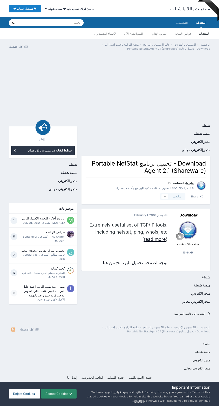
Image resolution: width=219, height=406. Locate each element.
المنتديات (200, 22)
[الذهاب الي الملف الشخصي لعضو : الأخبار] (70, 288)
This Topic (30, 22)
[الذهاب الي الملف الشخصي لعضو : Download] (201, 185)
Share (195, 196)
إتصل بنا (72, 377)
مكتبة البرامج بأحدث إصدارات (132, 188)
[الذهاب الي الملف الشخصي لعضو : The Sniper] (70, 234)
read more (155, 239)
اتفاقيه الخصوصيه (92, 377)
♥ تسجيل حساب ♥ (25, 8)
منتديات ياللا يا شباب (190, 8)
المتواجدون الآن (133, 33)
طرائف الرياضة (55, 232)
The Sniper (57, 236)
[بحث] (13, 22)
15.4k (186, 252)
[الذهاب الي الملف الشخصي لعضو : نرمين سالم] (70, 252)
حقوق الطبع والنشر (140, 377)
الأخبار (61, 299)
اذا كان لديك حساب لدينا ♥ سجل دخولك (71, 8)
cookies (102, 396)
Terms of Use (201, 392)
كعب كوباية (58, 268)
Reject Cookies (24, 394)
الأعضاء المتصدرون (105, 33)
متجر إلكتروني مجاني (196, 150)
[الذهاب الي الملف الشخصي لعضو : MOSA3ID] (70, 220)
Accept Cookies (57, 394)
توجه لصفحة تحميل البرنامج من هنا (135, 262)
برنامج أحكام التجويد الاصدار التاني (43, 218)
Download (176, 183)
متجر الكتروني (200, 142)
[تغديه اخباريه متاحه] (13, 329)
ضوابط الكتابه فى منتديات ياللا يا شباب (49, 150)
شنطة (206, 125)
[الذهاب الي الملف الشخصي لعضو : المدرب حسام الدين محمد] (70, 270)
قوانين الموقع (183, 33)
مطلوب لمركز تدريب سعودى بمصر (43, 250)
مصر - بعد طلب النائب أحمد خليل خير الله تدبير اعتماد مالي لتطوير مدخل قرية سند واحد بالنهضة (44, 291)
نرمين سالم (58, 254)
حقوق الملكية (115, 377)
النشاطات (182, 22)
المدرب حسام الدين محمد (49, 272)
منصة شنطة (202, 134)
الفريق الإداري (159, 33)
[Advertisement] (109, 87)
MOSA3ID (58, 222)
